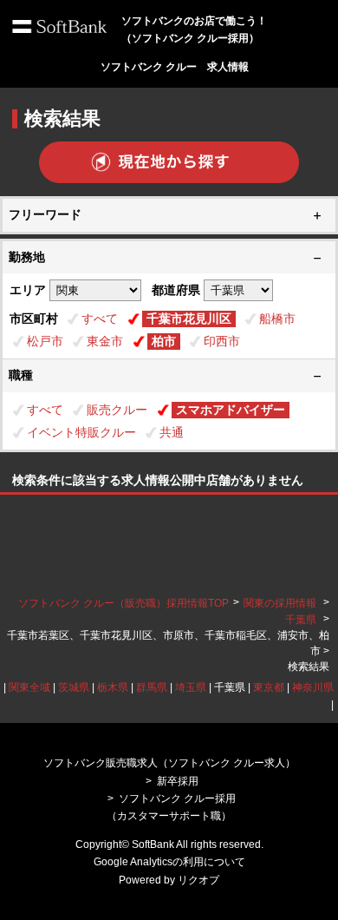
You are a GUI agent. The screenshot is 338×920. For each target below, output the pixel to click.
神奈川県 (313, 687)
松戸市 (45, 341)
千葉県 (300, 620)
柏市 (164, 341)
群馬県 (151, 687)
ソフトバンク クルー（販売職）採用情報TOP (123, 603)
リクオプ (198, 880)
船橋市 (277, 318)
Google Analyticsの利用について (169, 862)
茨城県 (73, 687)
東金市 (105, 341)
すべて (99, 318)
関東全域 (29, 687)
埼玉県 (190, 687)
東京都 (268, 687)
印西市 (222, 341)
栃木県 (112, 687)
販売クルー (117, 410)
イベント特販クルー (81, 432)
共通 (171, 432)
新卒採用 (177, 781)
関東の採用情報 (281, 603)
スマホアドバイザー (230, 410)
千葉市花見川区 (188, 318)
